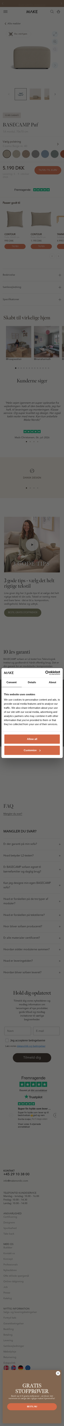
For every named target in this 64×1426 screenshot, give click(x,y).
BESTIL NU (32, 1407)
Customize (30, 750)
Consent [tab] (11, 682)
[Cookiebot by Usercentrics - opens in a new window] (45, 673)
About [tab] (52, 682)
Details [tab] (32, 682)
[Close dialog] (58, 1373)
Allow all (32, 739)
